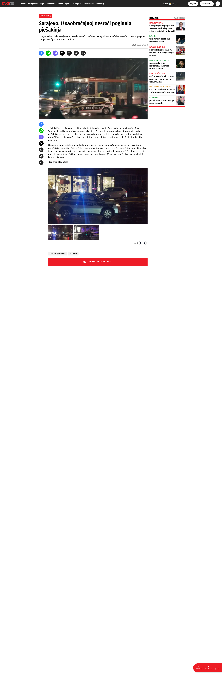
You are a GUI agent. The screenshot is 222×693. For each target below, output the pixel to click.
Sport (67, 3)
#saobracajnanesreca (57, 253)
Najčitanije (208, 669)
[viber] (55, 53)
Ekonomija (51, 3)
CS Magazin (76, 3)
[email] (69, 53)
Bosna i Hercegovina (29, 3)
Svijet (42, 3)
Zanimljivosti (88, 3)
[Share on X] (62, 53)
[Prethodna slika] (140, 243)
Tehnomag (100, 3)
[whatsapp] (48, 53)
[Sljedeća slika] (145, 243)
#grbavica (73, 253)
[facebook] (41, 53)
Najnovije (199, 669)
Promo (60, 3)
